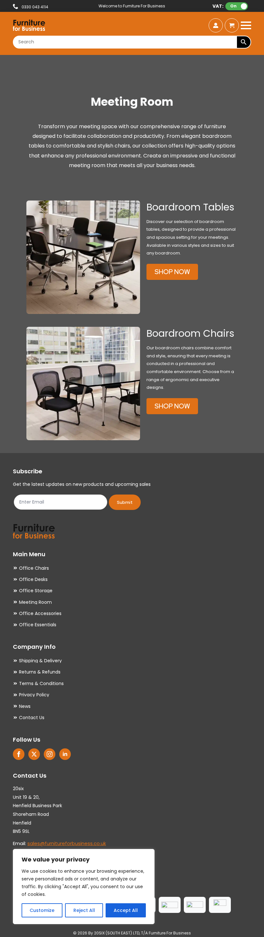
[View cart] (232, 25)
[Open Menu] (246, 25)
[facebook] (18, 754)
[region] (84, 886)
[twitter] (34, 754)
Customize (42, 910)
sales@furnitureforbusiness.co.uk (66, 843)
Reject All (84, 910)
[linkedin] (65, 754)
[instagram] (49, 754)
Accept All (126, 910)
